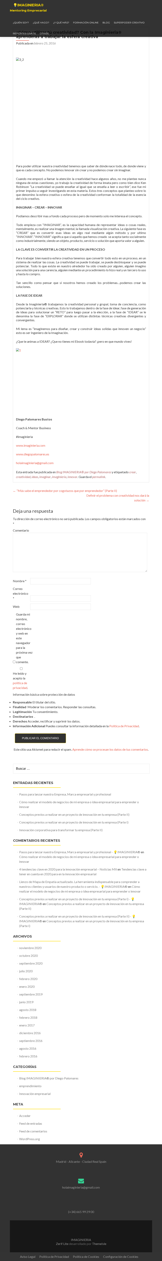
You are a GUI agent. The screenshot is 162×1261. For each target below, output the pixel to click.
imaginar (45, 477)
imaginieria (59, 477)
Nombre (19, 581)
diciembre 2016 (30, 1033)
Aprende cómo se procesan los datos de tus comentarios (110, 749)
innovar (72, 477)
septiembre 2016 (30, 1041)
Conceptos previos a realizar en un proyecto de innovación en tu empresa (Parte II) (74, 814)
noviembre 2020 (30, 948)
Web (16, 606)
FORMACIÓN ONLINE (86, 22)
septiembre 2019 (30, 994)
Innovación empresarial (35, 1094)
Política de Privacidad (124, 726)
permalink (98, 477)
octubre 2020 (28, 955)
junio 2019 (26, 1002)
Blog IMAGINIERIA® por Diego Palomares (83, 472)
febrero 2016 (28, 1056)
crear (132, 472)
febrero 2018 (28, 1017)
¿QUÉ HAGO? (41, 22)
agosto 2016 (27, 1048)
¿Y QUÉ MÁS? (61, 22)
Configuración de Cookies (120, 1256)
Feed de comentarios (33, 1131)
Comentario (21, 530)
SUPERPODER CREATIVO (129, 22)
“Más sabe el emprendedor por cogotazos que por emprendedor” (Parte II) (65, 490)
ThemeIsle (99, 1244)
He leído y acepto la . (20, 680)
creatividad (23, 477)
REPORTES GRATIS (24, 33)
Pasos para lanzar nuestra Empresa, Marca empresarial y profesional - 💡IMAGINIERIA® (79, 852)
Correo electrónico (20, 593)
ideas (35, 477)
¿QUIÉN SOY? (21, 22)
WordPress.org (29, 1139)
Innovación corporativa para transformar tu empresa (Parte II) (61, 830)
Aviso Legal (27, 1256)
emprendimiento (30, 1086)
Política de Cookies (86, 1256)
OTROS (44, 33)
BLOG (106, 22)
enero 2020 (27, 986)
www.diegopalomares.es (32, 454)
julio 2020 (26, 971)
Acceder (25, 1116)
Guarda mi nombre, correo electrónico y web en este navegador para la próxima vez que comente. (24, 638)
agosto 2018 (27, 1010)
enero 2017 (27, 1025)
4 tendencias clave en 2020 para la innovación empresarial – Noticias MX (68, 869)
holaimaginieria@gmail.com (35, 463)
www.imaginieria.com (30, 445)
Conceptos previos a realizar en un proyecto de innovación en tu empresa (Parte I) (73, 822)
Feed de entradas (30, 1123)
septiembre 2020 (30, 963)
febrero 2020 (28, 979)
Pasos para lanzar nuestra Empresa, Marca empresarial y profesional (65, 794)
